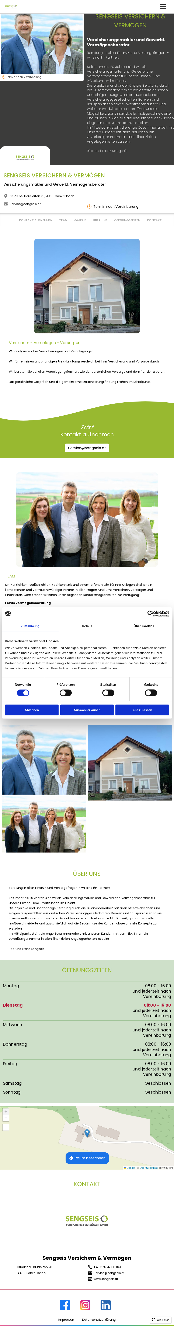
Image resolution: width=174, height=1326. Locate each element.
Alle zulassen (142, 710)
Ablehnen (32, 710)
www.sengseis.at (106, 1279)
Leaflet (130, 1167)
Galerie (80, 220)
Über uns (100, 220)
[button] (87, 1133)
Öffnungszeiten (127, 220)
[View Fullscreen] (6, 1127)
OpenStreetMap (149, 1167)
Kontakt (154, 220)
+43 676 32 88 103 (107, 1267)
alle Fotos (162, 1320)
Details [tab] (87, 626)
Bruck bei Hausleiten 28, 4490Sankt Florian (42, 196)
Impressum (66, 1320)
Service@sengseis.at (25, 204)
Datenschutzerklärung (99, 1320)
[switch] (66, 693)
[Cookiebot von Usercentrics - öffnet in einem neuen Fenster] (150, 614)
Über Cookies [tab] (144, 626)
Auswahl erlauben (87, 710)
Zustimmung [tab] (30, 626)
